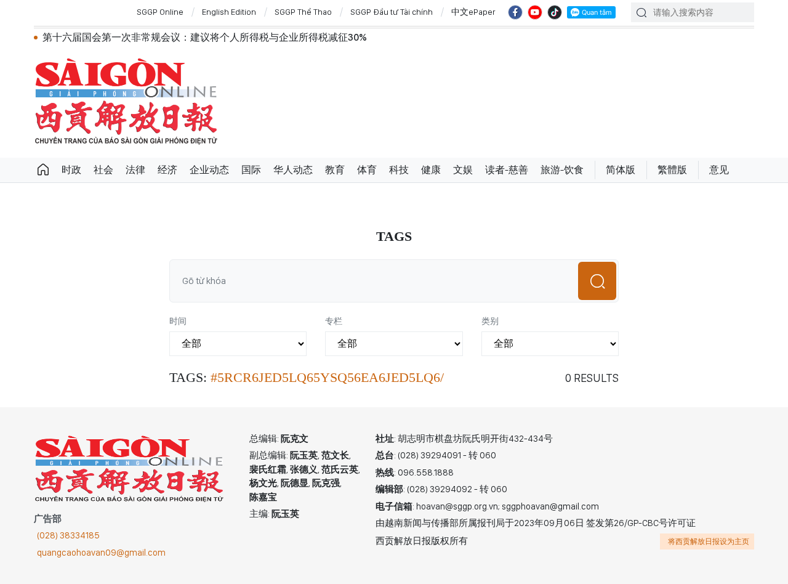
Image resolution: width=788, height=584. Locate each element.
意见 (719, 170)
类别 (490, 321)
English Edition (229, 12)
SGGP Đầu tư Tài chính (391, 12)
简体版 (620, 170)
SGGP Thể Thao (303, 12)
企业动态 (209, 170)
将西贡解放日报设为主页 (708, 541)
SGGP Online (160, 12)
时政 (71, 170)
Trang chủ (43, 170)
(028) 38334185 (68, 535)
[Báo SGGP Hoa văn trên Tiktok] (554, 12)
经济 (167, 170)
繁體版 (672, 170)
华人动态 (293, 170)
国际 (251, 170)
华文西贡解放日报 (126, 101)
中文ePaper (473, 12)
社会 (103, 170)
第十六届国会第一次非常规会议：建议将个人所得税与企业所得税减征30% (204, 37)
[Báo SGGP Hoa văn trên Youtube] (535, 12)
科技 (399, 170)
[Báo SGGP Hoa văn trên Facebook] (515, 12)
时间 (178, 321)
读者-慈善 (506, 170)
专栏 (333, 321)
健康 (431, 170)
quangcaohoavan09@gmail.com (101, 552)
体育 (367, 170)
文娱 (463, 170)
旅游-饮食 (562, 170)
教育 (335, 170)
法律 (135, 170)
